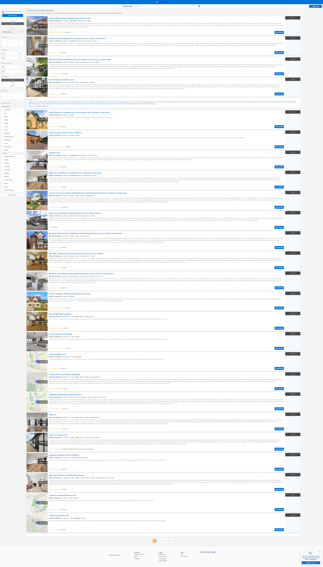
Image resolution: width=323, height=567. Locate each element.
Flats (12, 83)
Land (5, 143)
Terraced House (9, 137)
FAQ (182, 554)
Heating (6, 173)
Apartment (7, 110)
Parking (6, 163)
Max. (3, 58)
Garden (6, 160)
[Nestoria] (161, 2)
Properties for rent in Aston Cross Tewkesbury (238, 102)
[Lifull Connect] (207, 556)
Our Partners (184, 556)
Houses (13, 85)
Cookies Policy (162, 558)
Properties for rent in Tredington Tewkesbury (90, 102)
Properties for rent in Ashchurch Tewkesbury (263, 102)
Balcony (6, 176)
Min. (3, 53)
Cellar (6, 187)
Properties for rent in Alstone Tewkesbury (113, 102)
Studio (6, 120)
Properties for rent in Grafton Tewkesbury (144, 103)
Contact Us (137, 558)
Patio (5, 183)
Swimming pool (8, 190)
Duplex (6, 123)
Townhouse (7, 140)
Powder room (8, 180)
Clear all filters (12, 195)
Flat (5, 113)
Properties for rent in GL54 (94, 13)
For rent (13, 23)
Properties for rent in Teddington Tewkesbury (161, 102)
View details (279, 32)
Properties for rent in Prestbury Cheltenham (65, 102)
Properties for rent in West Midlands (54, 13)
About (136, 556)
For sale (13, 21)
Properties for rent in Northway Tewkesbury (120, 103)
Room (6, 116)
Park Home (7, 147)
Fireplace (7, 166)
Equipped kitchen (9, 156)
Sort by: (13, 28)
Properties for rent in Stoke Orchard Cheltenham (41, 102)
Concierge (7, 170)
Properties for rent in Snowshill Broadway (98, 103)
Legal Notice (162, 554)
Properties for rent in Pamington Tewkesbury (137, 102)
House (6, 126)
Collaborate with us (139, 554)
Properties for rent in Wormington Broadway (46, 103)
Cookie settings (163, 560)
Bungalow (7, 133)
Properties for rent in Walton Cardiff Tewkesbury (186, 102)
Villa (5, 130)
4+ (18, 44)
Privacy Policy (162, 556)
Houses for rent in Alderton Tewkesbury (38, 106)
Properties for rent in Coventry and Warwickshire (75, 13)
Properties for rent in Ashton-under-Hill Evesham (213, 102)
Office (6, 150)
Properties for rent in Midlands (38, 13)
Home (28, 13)
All (12, 80)
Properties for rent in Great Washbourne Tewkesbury (73, 103)
